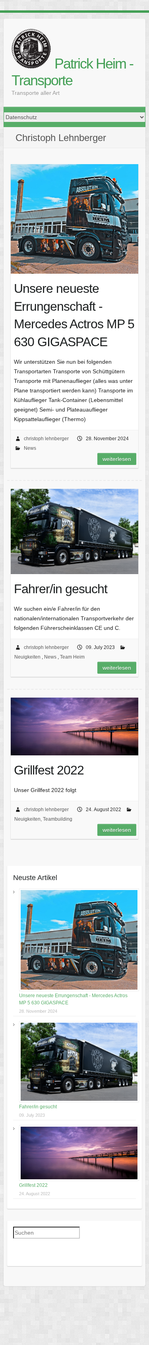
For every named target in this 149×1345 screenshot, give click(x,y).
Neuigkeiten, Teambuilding (43, 819)
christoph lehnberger (46, 438)
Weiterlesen (117, 459)
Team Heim (72, 657)
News (30, 448)
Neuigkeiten (27, 657)
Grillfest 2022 (33, 1185)
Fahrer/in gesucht (38, 1107)
